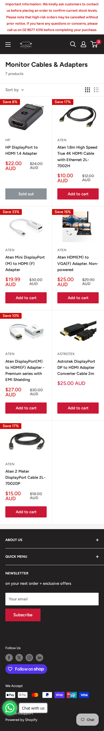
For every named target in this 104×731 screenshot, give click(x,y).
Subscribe (23, 614)
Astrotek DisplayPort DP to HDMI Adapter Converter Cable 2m (76, 367)
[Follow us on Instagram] (29, 657)
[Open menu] (8, 44)
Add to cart (78, 194)
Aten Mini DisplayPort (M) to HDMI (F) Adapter (25, 263)
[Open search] (73, 44)
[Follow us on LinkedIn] (39, 657)
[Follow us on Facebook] (9, 657)
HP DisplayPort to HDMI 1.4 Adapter (21, 150)
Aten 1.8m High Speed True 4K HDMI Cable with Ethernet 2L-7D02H (77, 156)
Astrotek (66, 354)
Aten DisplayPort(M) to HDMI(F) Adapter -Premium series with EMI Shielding (24, 370)
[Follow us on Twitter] (19, 657)
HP (7, 140)
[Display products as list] (96, 89)
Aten (61, 140)
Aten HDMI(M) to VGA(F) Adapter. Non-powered (77, 263)
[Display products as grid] (87, 89)
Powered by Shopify (21, 720)
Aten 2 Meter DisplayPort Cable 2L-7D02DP (25, 477)
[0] (94, 44)
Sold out (26, 194)
